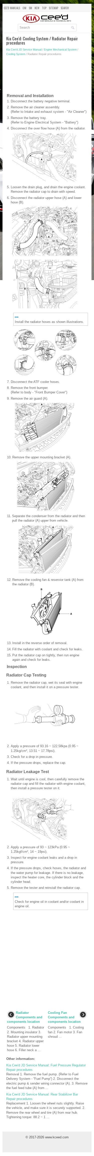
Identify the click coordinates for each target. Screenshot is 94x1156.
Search (65, 8)
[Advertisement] (47, 76)
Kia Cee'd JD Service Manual (24, 49)
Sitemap (53, 8)
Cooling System (15, 54)
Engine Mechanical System (60, 49)
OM (24, 8)
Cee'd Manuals (12, 8)
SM (30, 8)
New (37, 8)
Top (44, 8)
